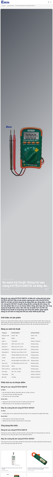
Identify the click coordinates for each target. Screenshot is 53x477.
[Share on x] (48, 289)
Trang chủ (3, 5)
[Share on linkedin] (50, 289)
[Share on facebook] (46, 289)
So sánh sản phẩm (10, 5)
